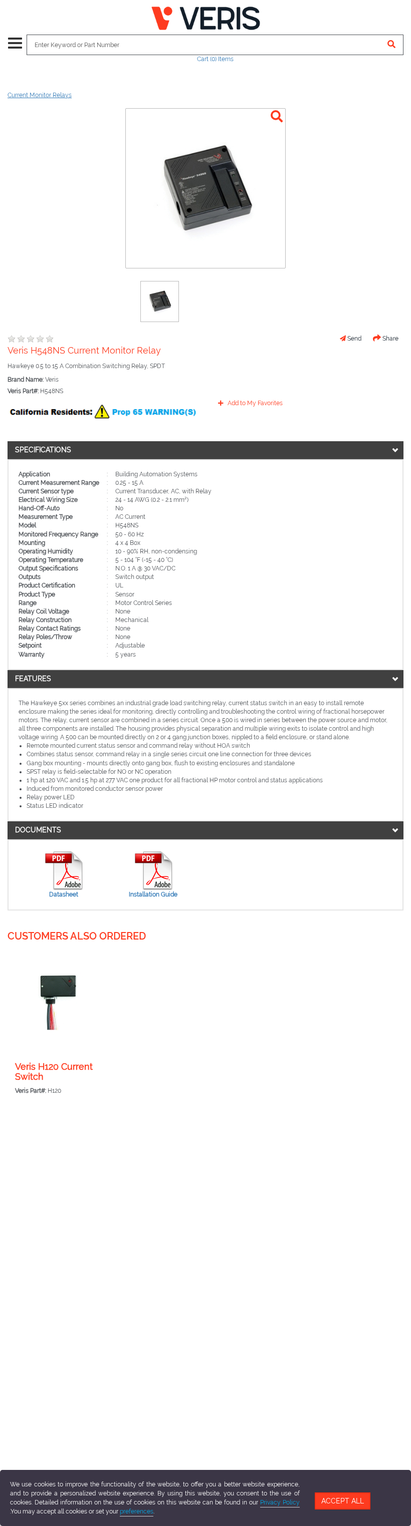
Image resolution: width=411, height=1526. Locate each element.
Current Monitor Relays (40, 95)
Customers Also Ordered (77, 936)
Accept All (342, 1501)
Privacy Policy (280, 1502)
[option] (159, 301)
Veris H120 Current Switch (54, 1072)
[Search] (391, 45)
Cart (215, 59)
